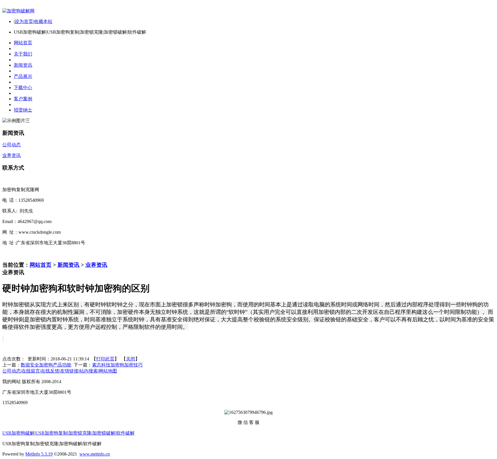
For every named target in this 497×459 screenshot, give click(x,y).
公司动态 (11, 370)
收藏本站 (43, 21)
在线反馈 (50, 370)
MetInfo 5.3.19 (39, 454)
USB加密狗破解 (18, 433)
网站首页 (40, 265)
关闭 (130, 358)
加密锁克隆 (79, 433)
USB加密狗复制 (51, 433)
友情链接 (69, 370)
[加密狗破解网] (18, 10)
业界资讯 (96, 265)
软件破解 (125, 433)
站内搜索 (88, 370)
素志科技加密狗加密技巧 (117, 364)
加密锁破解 (103, 433)
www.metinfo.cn (94, 454)
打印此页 (105, 358)
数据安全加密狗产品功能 (46, 364)
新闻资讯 (68, 265)
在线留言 (31, 370)
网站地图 (108, 370)
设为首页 (24, 21)
